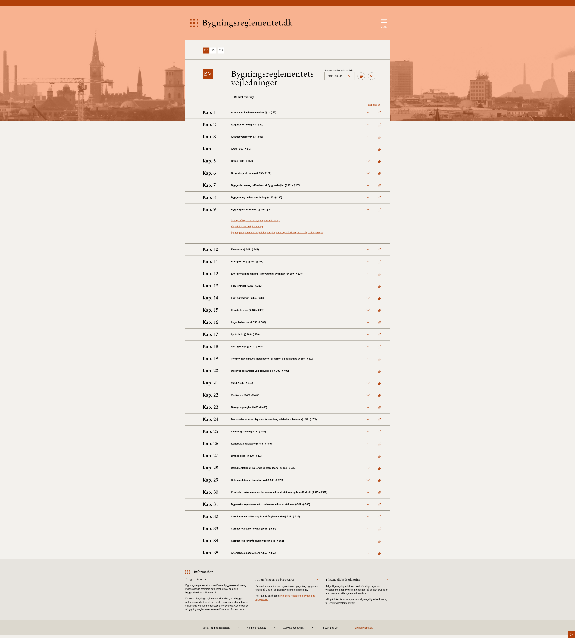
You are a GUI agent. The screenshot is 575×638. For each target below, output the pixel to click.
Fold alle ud (373, 104)
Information (203, 572)
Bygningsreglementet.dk (247, 23)
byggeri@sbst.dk (364, 627)
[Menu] (383, 21)
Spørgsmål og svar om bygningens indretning (255, 220)
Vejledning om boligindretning (247, 226)
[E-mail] (371, 76)
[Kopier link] (379, 113)
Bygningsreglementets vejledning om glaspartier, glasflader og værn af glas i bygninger (277, 232)
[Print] (361, 76)
